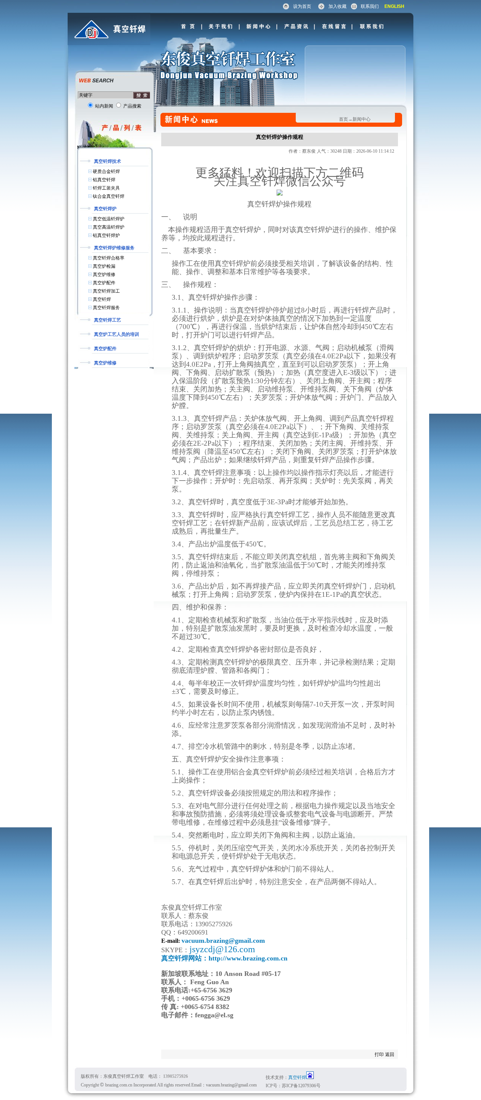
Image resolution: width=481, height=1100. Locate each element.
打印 (379, 1054)
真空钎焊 (297, 1077)
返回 (389, 1054)
